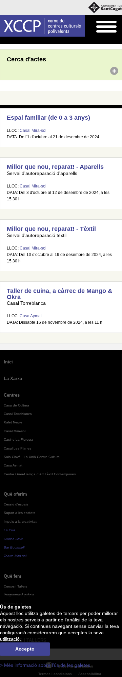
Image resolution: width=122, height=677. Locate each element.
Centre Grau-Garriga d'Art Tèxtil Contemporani (40, 474)
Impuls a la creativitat (20, 521)
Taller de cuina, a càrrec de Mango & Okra (59, 293)
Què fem (12, 576)
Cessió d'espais (16, 504)
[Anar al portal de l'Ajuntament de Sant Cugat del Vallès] (105, 7)
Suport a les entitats (19, 513)
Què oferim (15, 494)
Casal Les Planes (17, 448)
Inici (3, 40)
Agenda (18, 40)
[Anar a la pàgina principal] (42, 26)
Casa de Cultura (16, 405)
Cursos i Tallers (15, 586)
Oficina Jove (13, 539)
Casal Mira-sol (33, 130)
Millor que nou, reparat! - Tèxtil (51, 228)
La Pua (9, 530)
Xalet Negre (13, 422)
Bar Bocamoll (14, 547)
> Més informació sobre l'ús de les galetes (45, 665)
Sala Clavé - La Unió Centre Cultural (32, 457)
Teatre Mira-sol (15, 556)
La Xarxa (13, 378)
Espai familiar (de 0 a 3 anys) (48, 117)
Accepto (25, 649)
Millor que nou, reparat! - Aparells (55, 166)
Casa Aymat (31, 316)
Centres (12, 395)
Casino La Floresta (18, 439)
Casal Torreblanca (18, 414)
